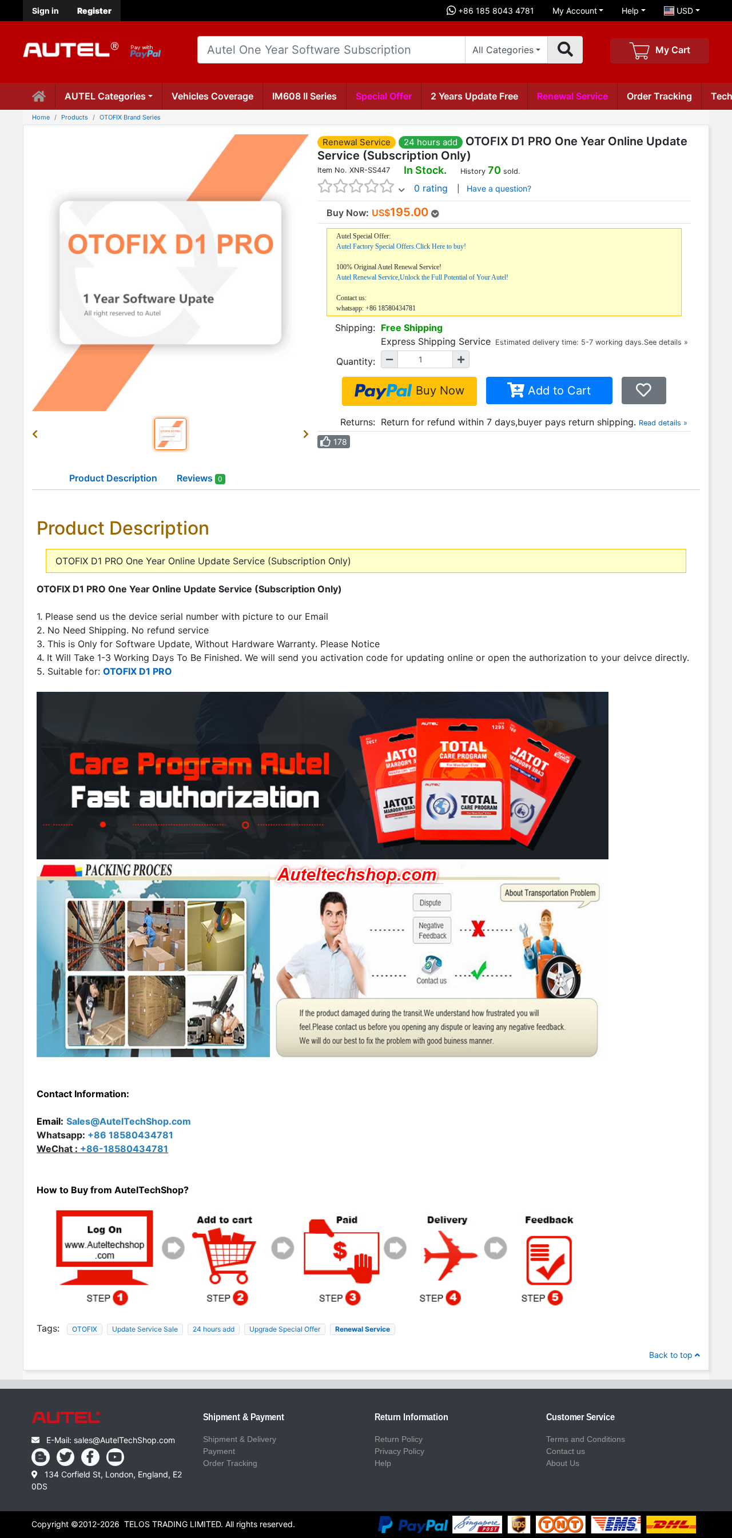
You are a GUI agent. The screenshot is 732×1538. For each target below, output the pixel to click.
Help (630, 10)
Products (74, 117)
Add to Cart (557, 390)
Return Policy (399, 1439)
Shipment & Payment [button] (243, 1417)
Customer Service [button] (580, 1417)
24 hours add (213, 1329)
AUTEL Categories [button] (105, 96)
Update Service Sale (145, 1329)
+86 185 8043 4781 (495, 10)
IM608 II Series (304, 96)
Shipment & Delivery (239, 1439)
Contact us (565, 1451)
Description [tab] (113, 478)
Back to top (672, 1355)
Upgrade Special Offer (284, 1329)
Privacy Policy (399, 1451)
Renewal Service (572, 96)
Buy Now (438, 390)
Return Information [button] (411, 1417)
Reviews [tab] (199, 478)
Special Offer (384, 96)
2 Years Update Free (474, 96)
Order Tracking (659, 96)
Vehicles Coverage (212, 96)
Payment (219, 1451)
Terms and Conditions (585, 1439)
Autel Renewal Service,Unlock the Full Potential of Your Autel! (422, 277)
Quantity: (355, 361)
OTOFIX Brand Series (130, 117)
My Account (574, 10)
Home (41, 117)
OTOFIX (84, 1329)
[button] (37, 434)
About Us (562, 1463)
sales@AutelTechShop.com (124, 1440)
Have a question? (499, 188)
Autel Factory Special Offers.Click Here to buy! (401, 246)
